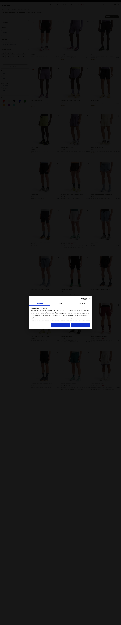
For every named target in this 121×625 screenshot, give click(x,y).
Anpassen (59, 325)
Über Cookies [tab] (81, 303)
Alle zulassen (80, 325)
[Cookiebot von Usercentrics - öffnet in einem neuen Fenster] (81, 299)
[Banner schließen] (89, 298)
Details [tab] (60, 303)
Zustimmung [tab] (39, 303)
